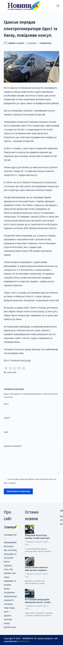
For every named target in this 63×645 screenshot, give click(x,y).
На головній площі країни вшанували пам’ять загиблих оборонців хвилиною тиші (38, 602)
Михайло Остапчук (34, 542)
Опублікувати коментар (18, 491)
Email (7, 418)
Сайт (6, 432)
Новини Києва (45, 43)
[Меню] (58, 6)
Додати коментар (13, 446)
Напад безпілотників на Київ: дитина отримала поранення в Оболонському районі (38, 571)
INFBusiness (24, 641)
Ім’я (6, 404)
